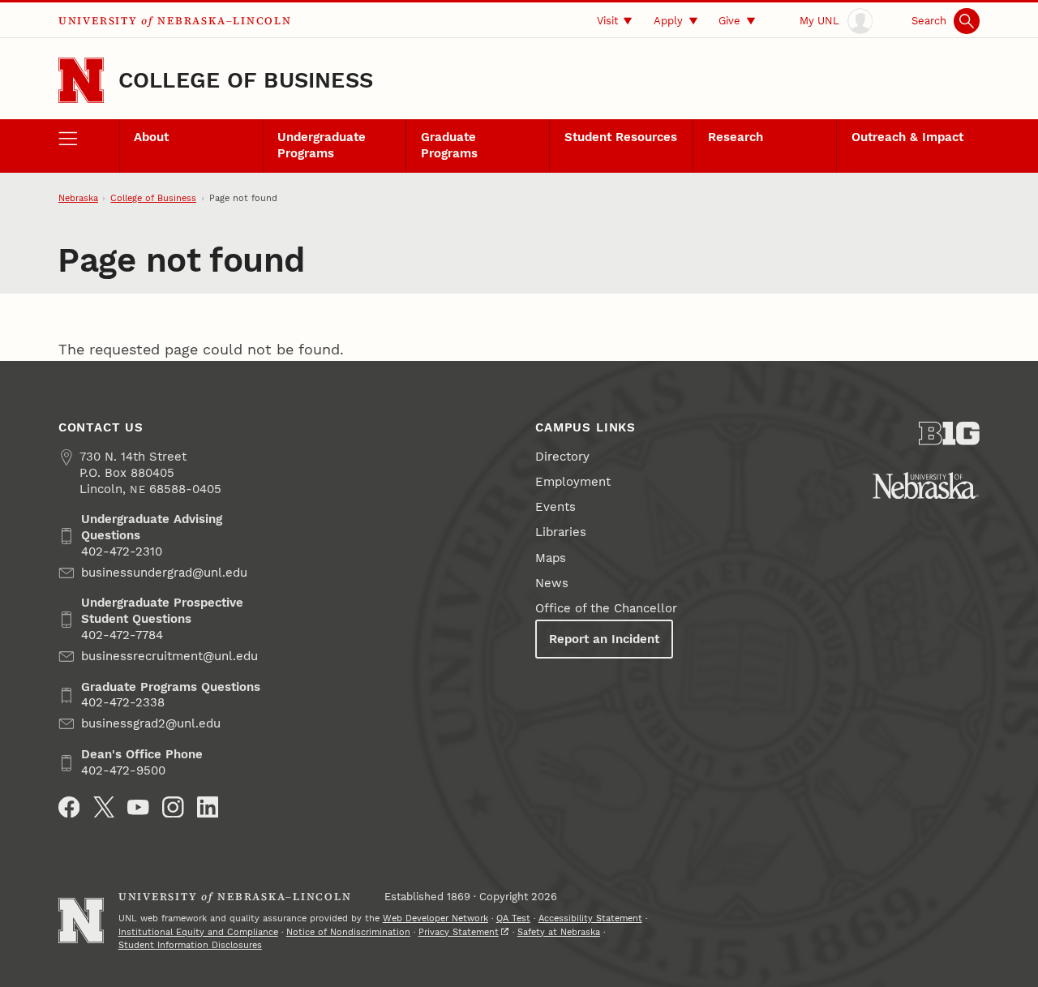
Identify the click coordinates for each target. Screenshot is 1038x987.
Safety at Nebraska (558, 932)
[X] (104, 807)
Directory (562, 456)
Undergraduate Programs (321, 145)
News (551, 583)
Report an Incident (604, 639)
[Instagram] (173, 807)
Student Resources (620, 137)
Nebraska (78, 198)
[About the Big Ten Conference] (949, 433)
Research (735, 137)
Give (729, 21)
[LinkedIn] (208, 807)
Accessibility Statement (590, 918)
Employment (573, 481)
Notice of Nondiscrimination (348, 932)
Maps (550, 558)
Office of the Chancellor (606, 608)
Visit (607, 21)
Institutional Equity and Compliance (198, 932)
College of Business (245, 79)
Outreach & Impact (907, 137)
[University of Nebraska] (926, 485)
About (151, 137)
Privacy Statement (458, 932)
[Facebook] (69, 807)
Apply (668, 21)
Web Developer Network (435, 918)
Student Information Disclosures (190, 945)
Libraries (560, 532)
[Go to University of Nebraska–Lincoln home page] (81, 80)
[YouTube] (138, 807)
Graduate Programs (449, 145)
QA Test (513, 918)
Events (555, 507)
